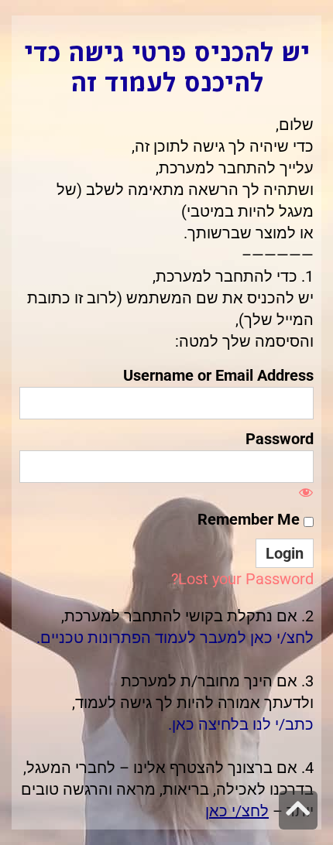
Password (279, 438)
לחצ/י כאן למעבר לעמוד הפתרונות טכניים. (175, 637)
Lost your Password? (242, 579)
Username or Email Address (218, 375)
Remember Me (250, 519)
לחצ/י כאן (237, 811)
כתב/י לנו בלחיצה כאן (243, 724)
